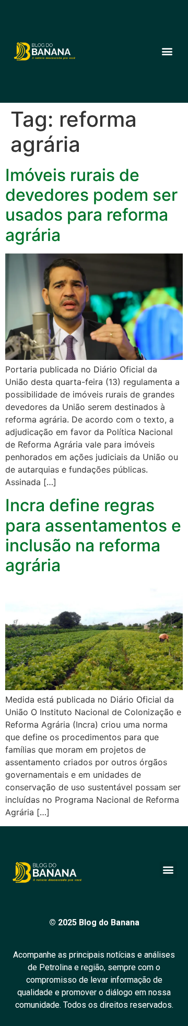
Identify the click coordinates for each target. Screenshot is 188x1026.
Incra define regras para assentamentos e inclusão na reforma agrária (93, 535)
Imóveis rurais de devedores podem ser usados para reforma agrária (91, 205)
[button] (166, 51)
